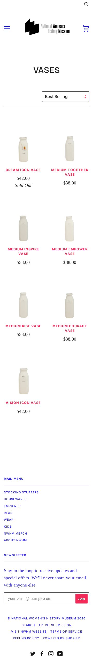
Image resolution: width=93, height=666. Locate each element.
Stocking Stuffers (21, 492)
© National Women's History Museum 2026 (46, 618)
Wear (8, 519)
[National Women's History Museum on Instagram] (51, 654)
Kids (8, 526)
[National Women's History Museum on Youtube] (60, 654)
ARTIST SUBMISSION (55, 625)
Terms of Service (66, 631)
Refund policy (26, 638)
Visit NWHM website (29, 631)
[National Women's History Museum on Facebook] (42, 654)
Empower (12, 506)
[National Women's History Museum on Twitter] (33, 654)
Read (8, 513)
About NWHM (15, 540)
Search (28, 625)
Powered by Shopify (61, 638)
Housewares (15, 499)
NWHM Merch (15, 533)
